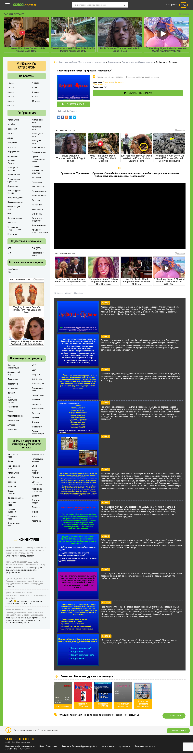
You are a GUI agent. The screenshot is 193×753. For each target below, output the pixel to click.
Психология (37, 182)
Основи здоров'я (11, 492)
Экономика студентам (37, 219)
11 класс (36, 101)
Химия (10, 138)
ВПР (9, 248)
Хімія (34, 516)
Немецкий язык (36, 142)
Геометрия (12, 129)
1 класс (10, 83)
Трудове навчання (11, 510)
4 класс (10, 97)
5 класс (10, 101)
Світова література (37, 483)
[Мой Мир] (70, 118)
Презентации (108, 82)
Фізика (35, 512)
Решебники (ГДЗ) (12, 270)
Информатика (13, 152)
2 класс (10, 87)
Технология (12, 407)
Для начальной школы (12, 400)
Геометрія (11, 482)
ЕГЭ (9, 253)
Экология (36, 200)
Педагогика (12, 384)
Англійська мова (12, 455)
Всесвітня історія (36, 501)
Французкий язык (37, 135)
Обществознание (15, 202)
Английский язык (37, 121)
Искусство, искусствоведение (40, 231)
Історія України (35, 471)
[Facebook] (62, 118)
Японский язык (39, 152)
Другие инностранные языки (38, 159)
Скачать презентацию (140, 93)
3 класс (10, 92)
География (12, 142)
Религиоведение (39, 191)
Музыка (35, 166)
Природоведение (15, 198)
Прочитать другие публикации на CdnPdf (120, 248)
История (11, 393)
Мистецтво (12, 486)
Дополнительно (14, 218)
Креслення (36, 521)
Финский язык (38, 148)
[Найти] (124, 5)
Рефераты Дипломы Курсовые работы (79, 746)
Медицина (36, 404)
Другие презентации (38, 432)
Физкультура (38, 384)
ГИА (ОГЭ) (36, 248)
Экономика (37, 214)
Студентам (12, 234)
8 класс (35, 87)
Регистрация (170, 5)
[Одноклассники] (66, 118)
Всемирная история (12, 169)
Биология (11, 147)
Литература (13, 186)
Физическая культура (37, 172)
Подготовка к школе (38, 254)
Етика (34, 466)
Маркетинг (37, 205)
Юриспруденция (39, 225)
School (24, 5)
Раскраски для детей (145, 746)
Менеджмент (38, 209)
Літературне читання (37, 460)
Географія (36, 507)
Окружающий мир (13, 208)
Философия (37, 427)
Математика (13, 120)
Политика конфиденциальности (19, 746)
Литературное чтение (13, 192)
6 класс (10, 106)
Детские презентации (13, 366)
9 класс (35, 92)
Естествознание (39, 196)
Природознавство (15, 498)
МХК (34, 365)
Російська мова (11, 503)
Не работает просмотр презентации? (69, 293)
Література (37, 477)
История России (11, 162)
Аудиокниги (124, 746)
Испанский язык (36, 128)
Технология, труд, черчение (14, 228)
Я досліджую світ (13, 524)
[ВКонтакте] (58, 118)
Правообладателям (48, 746)
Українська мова (12, 517)
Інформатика (38, 454)
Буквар (10, 461)
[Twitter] (74, 118)
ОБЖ (9, 214)
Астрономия (13, 156)
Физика (11, 133)
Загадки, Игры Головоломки (18, 749)
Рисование (36, 178)
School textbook (20, 739)
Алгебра (11, 124)
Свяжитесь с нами (178, 731)
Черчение (11, 223)
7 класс (35, 83)
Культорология (38, 187)
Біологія (35, 496)
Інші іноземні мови (13, 467)
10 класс (36, 97)
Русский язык (13, 175)
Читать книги (108, 746)
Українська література (37, 490)
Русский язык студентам (13, 180)
